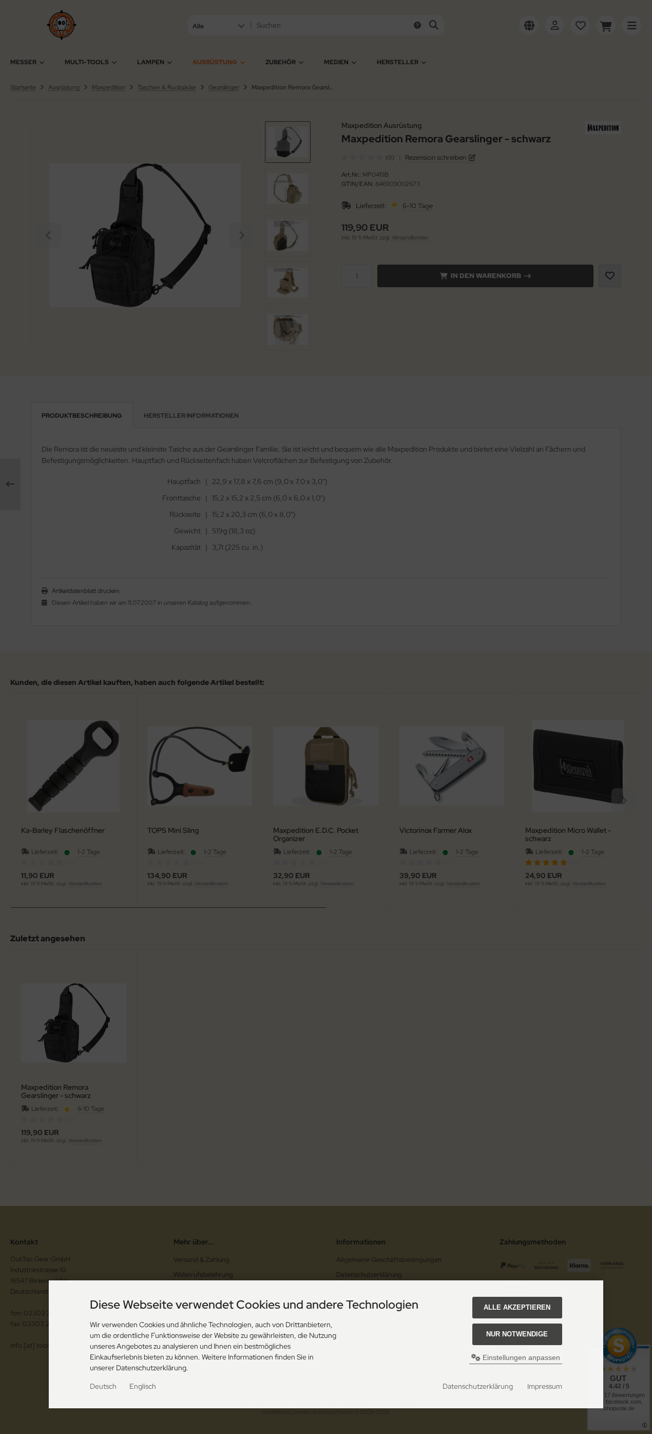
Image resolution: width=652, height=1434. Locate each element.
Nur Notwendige (517, 1334)
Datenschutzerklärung (478, 1386)
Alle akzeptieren (517, 1307)
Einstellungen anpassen (520, 1357)
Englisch (142, 1386)
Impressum (544, 1386)
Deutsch (103, 1386)
